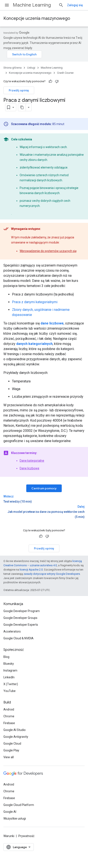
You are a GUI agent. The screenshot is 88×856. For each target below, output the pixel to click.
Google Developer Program (21, 611)
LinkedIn (9, 677)
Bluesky (8, 663)
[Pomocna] (50, 81)
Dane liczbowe (29, 468)
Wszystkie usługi (14, 818)
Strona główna (12, 67)
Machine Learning (32, 5)
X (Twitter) (10, 684)
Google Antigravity (15, 736)
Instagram (10, 670)
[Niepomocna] (57, 81)
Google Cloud (12, 743)
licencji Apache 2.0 (31, 569)
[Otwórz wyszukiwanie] (61, 5)
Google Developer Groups (20, 618)
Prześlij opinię (19, 90)
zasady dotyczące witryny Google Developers (51, 573)
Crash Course (65, 72)
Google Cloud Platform (18, 805)
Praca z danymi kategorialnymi (34, 302)
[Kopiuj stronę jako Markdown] (22, 107)
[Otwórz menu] (7, 5)
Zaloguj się (75, 5)
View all (8, 757)
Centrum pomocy (44, 488)
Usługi (31, 67)
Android (8, 709)
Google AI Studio (14, 730)
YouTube (9, 691)
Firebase (9, 723)
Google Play (11, 750)
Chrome (8, 716)
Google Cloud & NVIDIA (18, 638)
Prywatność (26, 836)
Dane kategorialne (32, 460)
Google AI (9, 811)
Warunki (8, 836)
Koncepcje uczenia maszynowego (36, 18)
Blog (6, 657)
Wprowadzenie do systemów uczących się (48, 251)
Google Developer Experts (20, 624)
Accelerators (12, 631)
